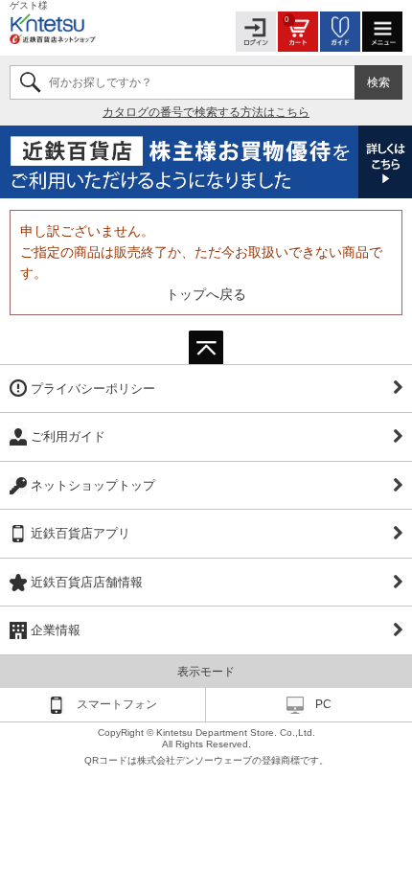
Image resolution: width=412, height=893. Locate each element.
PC (323, 704)
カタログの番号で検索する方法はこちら (206, 112)
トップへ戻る (206, 294)
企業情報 (55, 630)
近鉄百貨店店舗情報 (87, 582)
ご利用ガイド (68, 436)
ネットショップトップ (93, 485)
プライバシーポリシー (93, 388)
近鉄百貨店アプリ (80, 533)
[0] (298, 31)
